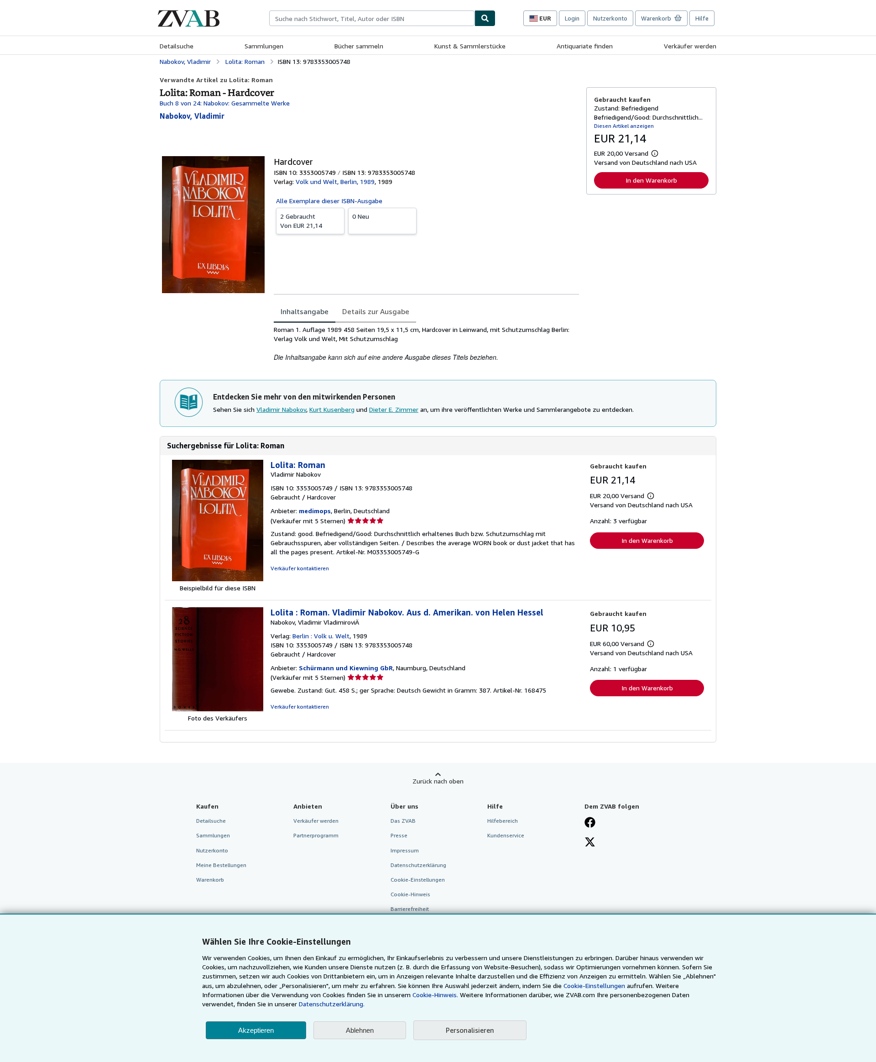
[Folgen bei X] (589, 843)
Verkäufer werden (690, 46)
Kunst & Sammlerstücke (470, 46)
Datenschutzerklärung (418, 865)
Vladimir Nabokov (281, 409)
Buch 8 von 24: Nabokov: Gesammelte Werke (225, 103)
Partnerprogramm (316, 835)
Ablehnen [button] (360, 1030)
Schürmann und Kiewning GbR (346, 668)
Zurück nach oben (438, 781)
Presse (399, 835)
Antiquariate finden (585, 46)
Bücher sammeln (358, 46)
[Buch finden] (485, 18)
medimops (315, 511)
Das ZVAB (403, 820)
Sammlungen (264, 46)
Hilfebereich (502, 820)
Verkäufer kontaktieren (300, 568)
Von (301, 220)
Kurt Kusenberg (332, 409)
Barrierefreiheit (410, 908)
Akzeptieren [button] (256, 1030)
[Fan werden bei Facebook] (589, 823)
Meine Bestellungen (221, 865)
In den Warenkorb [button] (651, 180)
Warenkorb (210, 879)
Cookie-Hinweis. (435, 995)
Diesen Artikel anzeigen (624, 125)
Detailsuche (176, 46)
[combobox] (371, 18)
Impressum (405, 850)
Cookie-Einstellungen (594, 985)
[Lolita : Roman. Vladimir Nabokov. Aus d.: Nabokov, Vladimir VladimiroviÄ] (217, 709)
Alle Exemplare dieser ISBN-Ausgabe (329, 201)
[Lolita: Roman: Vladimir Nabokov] (217, 579)
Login (572, 18)
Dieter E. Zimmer (393, 409)
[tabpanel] (426, 343)
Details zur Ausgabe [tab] (375, 311)
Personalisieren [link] (470, 1030)
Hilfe (702, 18)
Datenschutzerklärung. (332, 1004)
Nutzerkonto (610, 18)
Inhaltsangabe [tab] (304, 311)
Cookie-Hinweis (410, 894)
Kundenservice (505, 835)
